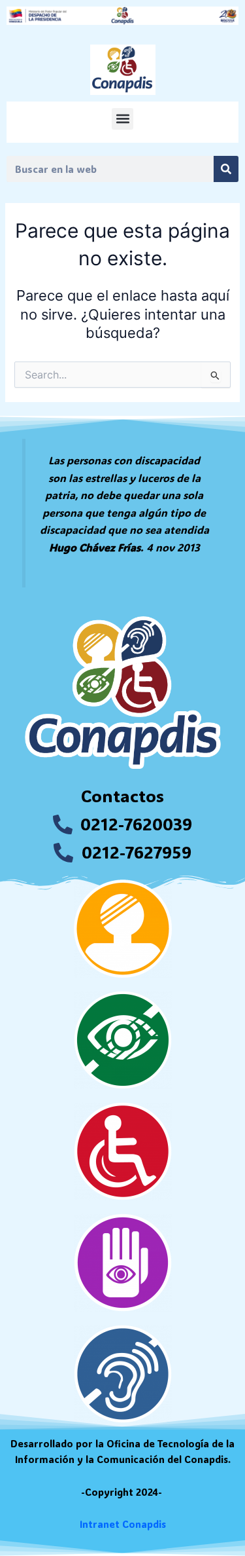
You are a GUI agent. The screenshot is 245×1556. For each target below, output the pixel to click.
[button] (122, 119)
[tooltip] (60, 495)
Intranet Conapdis (123, 1524)
